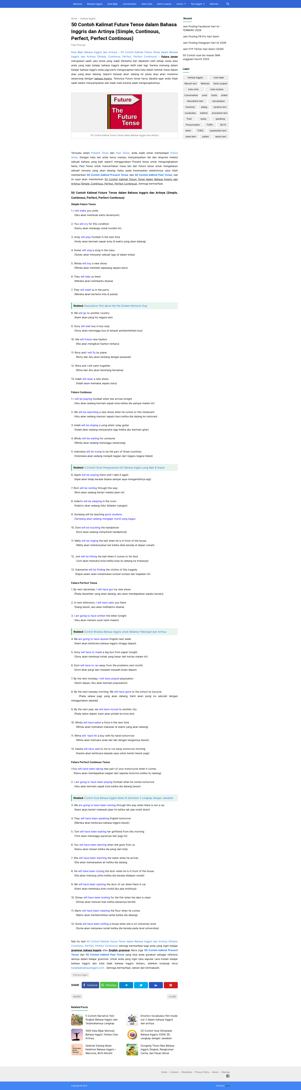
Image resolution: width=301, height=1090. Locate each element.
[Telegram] (126, 985)
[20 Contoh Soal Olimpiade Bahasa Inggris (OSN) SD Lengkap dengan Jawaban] (132, 1035)
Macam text (191, 83)
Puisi (189, 118)
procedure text (219, 113)
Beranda (77, 4)
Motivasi (214, 4)
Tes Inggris (196, 4)
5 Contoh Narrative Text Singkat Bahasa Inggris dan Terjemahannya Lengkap (101, 1019)
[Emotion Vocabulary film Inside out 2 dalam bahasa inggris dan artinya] (132, 1020)
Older (172, 996)
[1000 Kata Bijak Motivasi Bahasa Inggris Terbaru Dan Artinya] (77, 1035)
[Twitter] (141, 985)
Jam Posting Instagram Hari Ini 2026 (204, 42)
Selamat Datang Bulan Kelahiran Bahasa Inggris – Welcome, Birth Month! (100, 1049)
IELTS (223, 124)
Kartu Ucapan (164, 4)
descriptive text (195, 101)
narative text (219, 107)
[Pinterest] (171, 985)
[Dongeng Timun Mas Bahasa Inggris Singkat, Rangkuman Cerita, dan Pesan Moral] (132, 1049)
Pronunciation (193, 124)
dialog (204, 107)
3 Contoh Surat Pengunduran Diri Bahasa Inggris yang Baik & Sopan (124, 467)
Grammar (190, 107)
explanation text (218, 130)
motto (214, 95)
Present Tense (99, 152)
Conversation (129, 4)
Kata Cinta (147, 4)
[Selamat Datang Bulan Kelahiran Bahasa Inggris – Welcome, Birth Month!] (77, 1049)
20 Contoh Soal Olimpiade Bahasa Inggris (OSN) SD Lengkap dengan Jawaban (156, 1034)
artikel (224, 95)
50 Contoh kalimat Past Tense (105, 954)
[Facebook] (228, 1076)
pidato (205, 136)
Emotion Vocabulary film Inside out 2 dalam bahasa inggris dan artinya (159, 1019)
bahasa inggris (81, 975)
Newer (77, 996)
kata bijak (219, 77)
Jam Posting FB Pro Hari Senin (201, 36)
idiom (188, 130)
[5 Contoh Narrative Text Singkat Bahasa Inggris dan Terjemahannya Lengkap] (77, 1020)
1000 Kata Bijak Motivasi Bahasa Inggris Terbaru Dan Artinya (101, 1034)
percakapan (218, 101)
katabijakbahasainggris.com (87, 967)
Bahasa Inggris (94, 4)
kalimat (204, 113)
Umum (180, 4)
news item (191, 136)
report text (220, 136)
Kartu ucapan (220, 83)
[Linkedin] (156, 985)
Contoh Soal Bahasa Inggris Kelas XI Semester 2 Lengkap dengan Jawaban (128, 797)
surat (204, 95)
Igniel (227, 1086)
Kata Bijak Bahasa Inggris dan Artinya (94, 52)
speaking (220, 118)
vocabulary (190, 113)
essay (203, 118)
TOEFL (209, 124)
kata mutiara (217, 89)
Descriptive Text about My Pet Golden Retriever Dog (115, 305)
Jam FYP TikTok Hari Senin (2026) (203, 49)
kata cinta (193, 89)
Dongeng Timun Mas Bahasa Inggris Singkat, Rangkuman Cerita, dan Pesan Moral (157, 1049)
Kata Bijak (113, 4)
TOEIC (200, 130)
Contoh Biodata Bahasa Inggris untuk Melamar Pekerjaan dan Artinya (125, 631)
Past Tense (122, 152)
